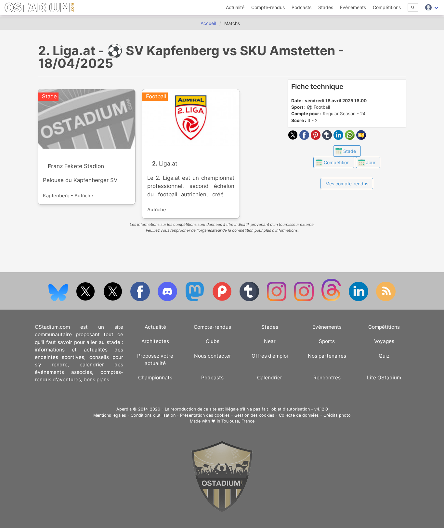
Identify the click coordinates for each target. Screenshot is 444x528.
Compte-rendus (268, 7)
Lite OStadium (384, 378)
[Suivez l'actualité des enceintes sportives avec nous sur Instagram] (304, 299)
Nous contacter (212, 356)
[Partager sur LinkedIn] (339, 138)
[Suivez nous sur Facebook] (140, 299)
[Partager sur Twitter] (293, 138)
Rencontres (327, 378)
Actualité (235, 7)
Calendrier (269, 378)
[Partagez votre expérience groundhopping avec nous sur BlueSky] (58, 299)
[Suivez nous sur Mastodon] (195, 299)
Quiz (384, 356)
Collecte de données (299, 415)
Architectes (155, 341)
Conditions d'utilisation (153, 415)
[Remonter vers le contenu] (222, 511)
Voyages (384, 341)
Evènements (353, 7)
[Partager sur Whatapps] (350, 138)
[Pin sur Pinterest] (316, 138)
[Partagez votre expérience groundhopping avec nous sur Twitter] (86, 299)
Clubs (212, 341)
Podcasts (301, 7)
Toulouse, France (238, 421)
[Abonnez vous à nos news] (386, 299)
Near (270, 341)
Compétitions (387, 7)
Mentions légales (109, 415)
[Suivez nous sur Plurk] (222, 299)
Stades (325, 7)
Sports (327, 341)
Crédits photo (337, 415)
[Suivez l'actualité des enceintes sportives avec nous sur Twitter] (113, 299)
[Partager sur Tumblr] (327, 138)
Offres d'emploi (270, 356)
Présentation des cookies (205, 415)
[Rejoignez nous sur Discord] (168, 299)
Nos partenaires (327, 356)
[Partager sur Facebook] (305, 138)
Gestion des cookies (254, 415)
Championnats (155, 378)
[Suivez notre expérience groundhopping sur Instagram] (277, 299)
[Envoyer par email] (361, 138)
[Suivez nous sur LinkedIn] (359, 299)
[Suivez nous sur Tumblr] (250, 299)
